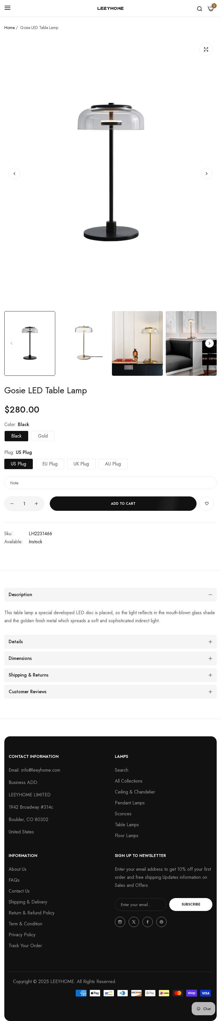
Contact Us (19, 891)
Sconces (123, 813)
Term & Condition (25, 923)
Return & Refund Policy (31, 913)
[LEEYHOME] (110, 8)
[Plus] (36, 503)
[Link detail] (120, 922)
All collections (128, 781)
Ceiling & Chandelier (135, 792)
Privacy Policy (22, 934)
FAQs (14, 880)
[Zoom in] (205, 49)
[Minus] (12, 503)
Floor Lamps (126, 835)
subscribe (191, 904)
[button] (206, 173)
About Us (17, 869)
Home (9, 27)
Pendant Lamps (130, 803)
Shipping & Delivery (28, 902)
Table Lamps (127, 824)
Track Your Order (25, 945)
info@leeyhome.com (40, 770)
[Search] (199, 8)
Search (121, 770)
